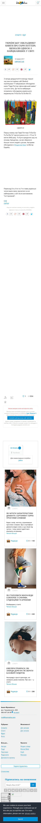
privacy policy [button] (30, 813)
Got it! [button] (20, 819)
